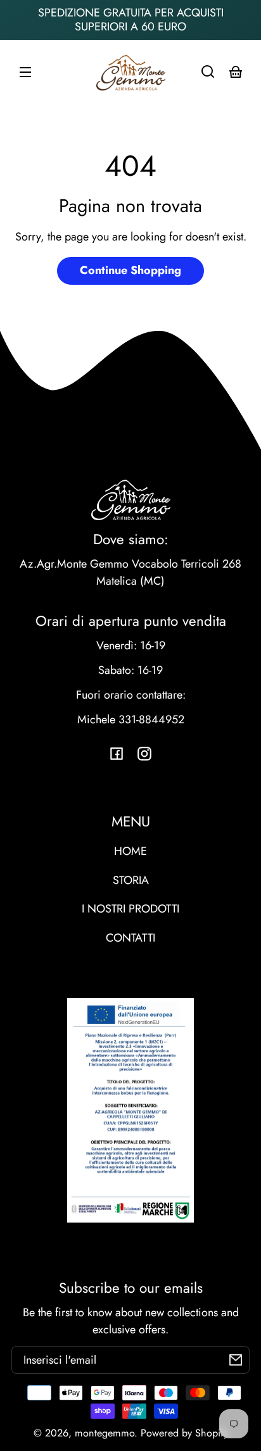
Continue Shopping (130, 270)
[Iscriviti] (236, 1360)
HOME (130, 851)
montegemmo (104, 1433)
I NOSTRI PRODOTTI (130, 908)
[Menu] (25, 71)
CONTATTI (130, 938)
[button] (208, 71)
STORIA (131, 880)
